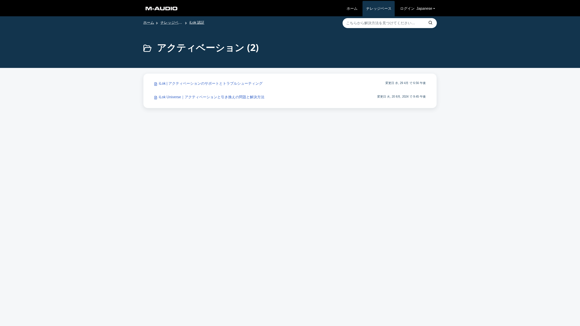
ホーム (352, 8)
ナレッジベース (379, 8)
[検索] (430, 23)
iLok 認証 (196, 22)
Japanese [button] (424, 8)
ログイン (407, 8)
